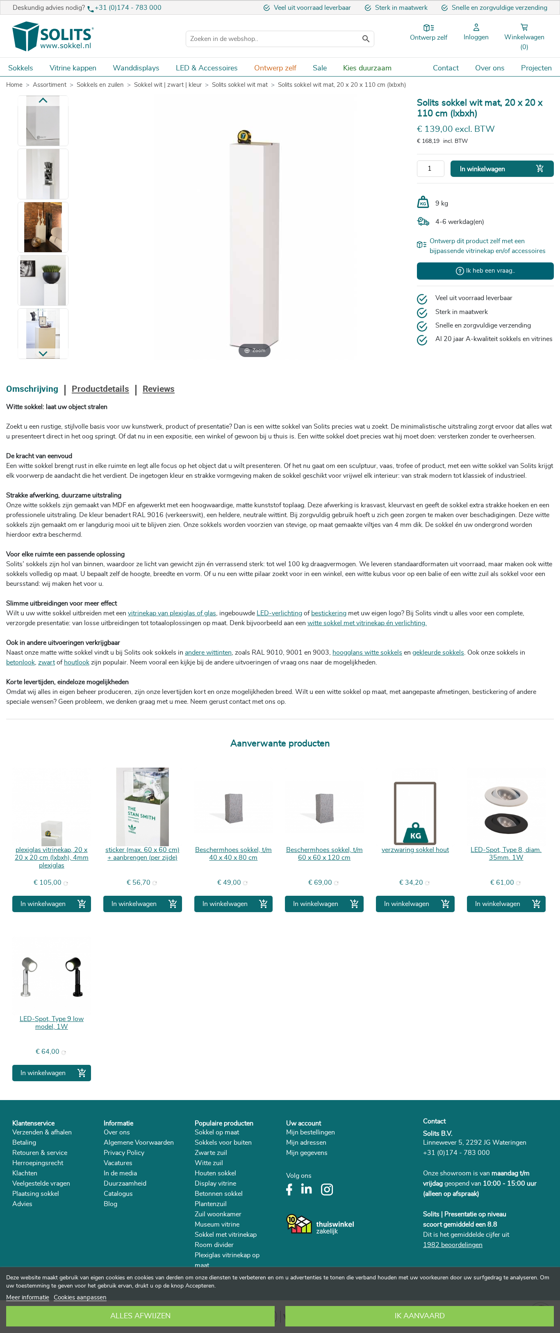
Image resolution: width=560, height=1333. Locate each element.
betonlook (20, 662)
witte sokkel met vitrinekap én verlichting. (367, 623)
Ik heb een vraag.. (490, 271)
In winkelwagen (502, 168)
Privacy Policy (124, 1153)
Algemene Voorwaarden (139, 1142)
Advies (22, 1204)
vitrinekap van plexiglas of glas (172, 613)
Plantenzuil (211, 1204)
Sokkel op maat (217, 1132)
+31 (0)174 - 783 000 (128, 8)
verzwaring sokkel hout (415, 850)
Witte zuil (209, 1163)
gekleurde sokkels (438, 652)
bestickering (328, 613)
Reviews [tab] (159, 389)
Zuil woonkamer (218, 1214)
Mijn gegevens (307, 1153)
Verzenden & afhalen (42, 1132)
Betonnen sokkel (219, 1194)
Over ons (117, 1132)
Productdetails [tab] (100, 389)
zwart (46, 662)
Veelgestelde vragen (41, 1183)
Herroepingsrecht (37, 1163)
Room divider (214, 1245)
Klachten (24, 1173)
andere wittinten (208, 652)
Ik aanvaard (420, 1316)
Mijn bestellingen (310, 1132)
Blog (110, 1204)
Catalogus (118, 1194)
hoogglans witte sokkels (367, 652)
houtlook (76, 662)
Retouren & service (39, 1153)
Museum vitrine (217, 1224)
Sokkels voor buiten (223, 1142)
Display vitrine (215, 1183)
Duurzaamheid (125, 1183)
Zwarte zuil (211, 1153)
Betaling (24, 1142)
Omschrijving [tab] (32, 389)
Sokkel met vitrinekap (226, 1234)
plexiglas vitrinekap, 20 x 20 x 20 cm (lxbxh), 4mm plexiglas (52, 858)
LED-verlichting (279, 613)
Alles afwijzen (140, 1316)
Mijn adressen (306, 1142)
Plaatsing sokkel (35, 1194)
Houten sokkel (215, 1173)
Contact (434, 1121)
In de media (120, 1173)
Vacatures (118, 1163)
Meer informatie (27, 1298)
